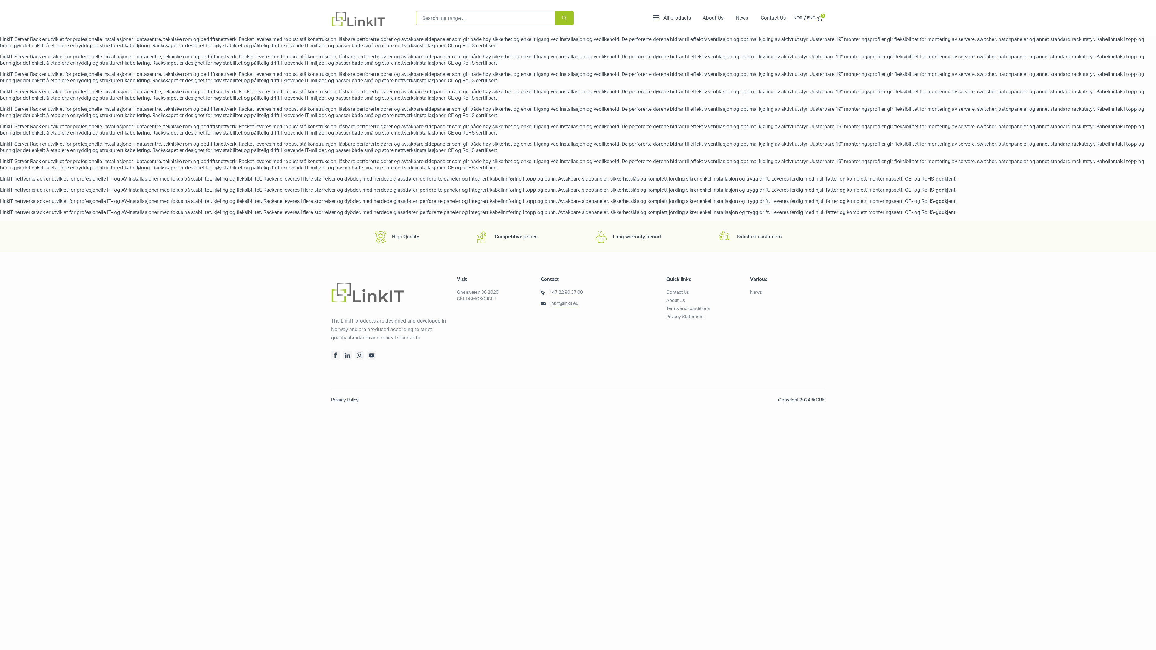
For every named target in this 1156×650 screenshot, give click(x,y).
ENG (811, 18)
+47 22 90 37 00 (566, 292)
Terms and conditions (688, 308)
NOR (798, 18)
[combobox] (495, 18)
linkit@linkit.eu (563, 303)
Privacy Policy (345, 400)
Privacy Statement (685, 316)
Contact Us (773, 18)
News (742, 18)
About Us (713, 18)
